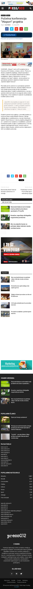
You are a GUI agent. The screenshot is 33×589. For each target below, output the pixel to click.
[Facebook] (12, 574)
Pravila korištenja (11, 582)
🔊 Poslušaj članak (9, 35)
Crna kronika (4, 481)
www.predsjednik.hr (6, 460)
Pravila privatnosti (21, 582)
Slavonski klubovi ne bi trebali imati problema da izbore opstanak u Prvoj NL (20, 209)
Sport (2, 492)
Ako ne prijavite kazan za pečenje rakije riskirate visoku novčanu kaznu (21, 226)
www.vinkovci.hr (5, 450)
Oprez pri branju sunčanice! (19, 417)
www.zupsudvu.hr (6, 512)
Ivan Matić (7, 24)
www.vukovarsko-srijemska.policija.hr (11, 510)
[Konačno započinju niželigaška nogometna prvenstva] (5, 217)
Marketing (25, 580)
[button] (30, 8)
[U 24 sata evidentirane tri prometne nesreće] (5, 305)
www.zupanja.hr (5, 452)
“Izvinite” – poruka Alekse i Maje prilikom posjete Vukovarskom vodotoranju (20, 436)
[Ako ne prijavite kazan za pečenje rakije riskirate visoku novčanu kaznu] (5, 226)
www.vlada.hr (4, 458)
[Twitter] (21, 574)
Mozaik (8, 15)
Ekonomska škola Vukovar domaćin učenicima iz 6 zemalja (8, 191)
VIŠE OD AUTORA (7, 202)
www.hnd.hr (4, 524)
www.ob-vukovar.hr (6, 464)
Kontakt (13, 580)
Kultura (3, 487)
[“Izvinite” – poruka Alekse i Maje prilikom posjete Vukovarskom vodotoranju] (5, 437)
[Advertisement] (16, 152)
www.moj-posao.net (6, 516)
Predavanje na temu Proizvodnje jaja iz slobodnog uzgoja (26, 191)
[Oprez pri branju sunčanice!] (5, 419)
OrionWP (16, 587)
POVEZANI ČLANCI (7, 199)
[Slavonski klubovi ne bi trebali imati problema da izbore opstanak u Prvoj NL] (5, 209)
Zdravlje (3, 495)
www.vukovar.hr (5, 448)
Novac (3, 489)
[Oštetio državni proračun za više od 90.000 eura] (5, 297)
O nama (19, 580)
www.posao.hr (5, 518)
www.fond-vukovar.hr (6, 520)
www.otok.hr (4, 456)
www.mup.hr (4, 509)
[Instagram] (16, 574)
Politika (3, 484)
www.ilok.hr (4, 454)
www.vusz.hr (4, 447)
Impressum (7, 580)
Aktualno (3, 15)
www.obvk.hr (4, 465)
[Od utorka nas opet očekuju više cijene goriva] (5, 288)
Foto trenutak (5, 497)
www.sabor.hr (4, 462)
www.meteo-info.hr (6, 522)
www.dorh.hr (4, 507)
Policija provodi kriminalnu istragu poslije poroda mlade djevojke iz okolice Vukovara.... (21, 427)
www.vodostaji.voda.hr (7, 514)
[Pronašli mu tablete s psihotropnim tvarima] (5, 314)
